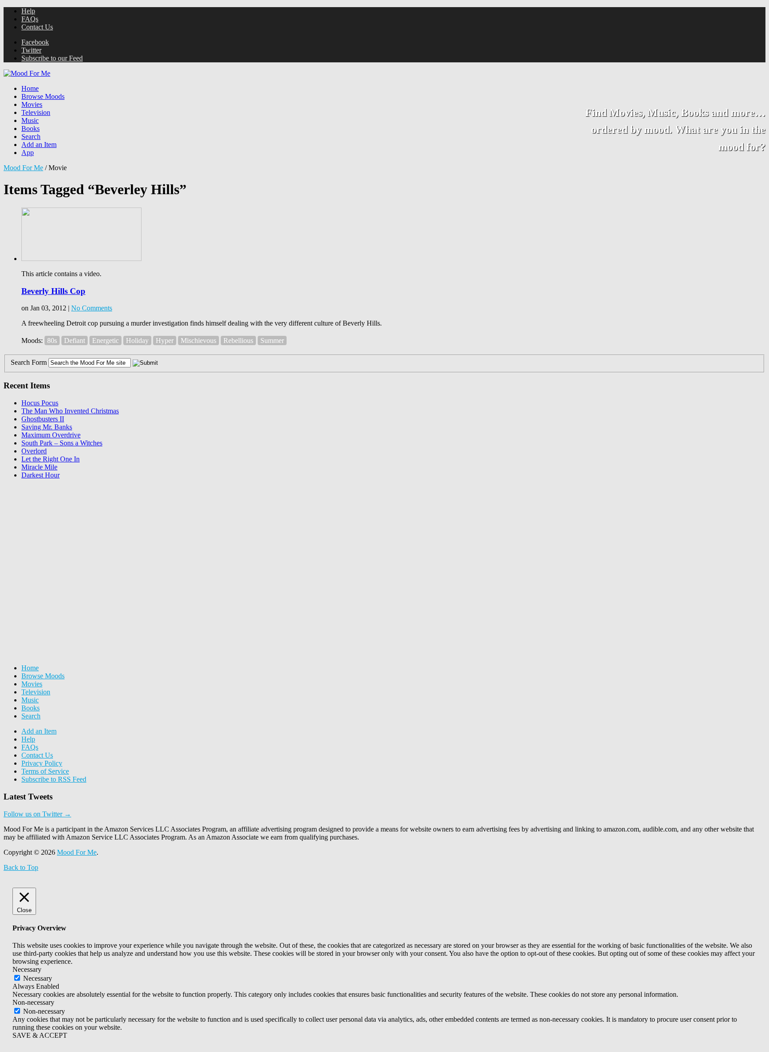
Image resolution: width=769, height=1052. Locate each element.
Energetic (105, 340)
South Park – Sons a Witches (61, 443)
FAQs (29, 19)
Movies (31, 104)
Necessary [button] (26, 969)
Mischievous (198, 340)
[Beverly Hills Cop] (81, 258)
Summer (272, 340)
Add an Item (39, 144)
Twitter (31, 50)
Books (30, 128)
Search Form (29, 362)
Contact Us (37, 27)
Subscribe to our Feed (52, 58)
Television (35, 112)
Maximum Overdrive (51, 435)
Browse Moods (43, 96)
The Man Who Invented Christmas (70, 411)
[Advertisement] (70, 542)
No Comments (91, 308)
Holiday (137, 340)
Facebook (35, 42)
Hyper (165, 340)
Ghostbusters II (42, 419)
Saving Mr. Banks (46, 427)
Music (30, 120)
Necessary (37, 978)
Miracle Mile (39, 467)
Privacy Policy (41, 763)
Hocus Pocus (39, 403)
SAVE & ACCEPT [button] (39, 1035)
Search (30, 136)
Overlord (34, 451)
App (27, 152)
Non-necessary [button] (33, 1002)
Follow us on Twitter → (37, 814)
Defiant (74, 340)
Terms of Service (45, 771)
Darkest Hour (40, 475)
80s (52, 340)
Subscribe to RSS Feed (53, 779)
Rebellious (238, 340)
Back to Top (21, 867)
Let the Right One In (50, 459)
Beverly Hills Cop (53, 291)
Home (30, 88)
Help (28, 11)
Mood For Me (23, 167)
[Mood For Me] (27, 73)
